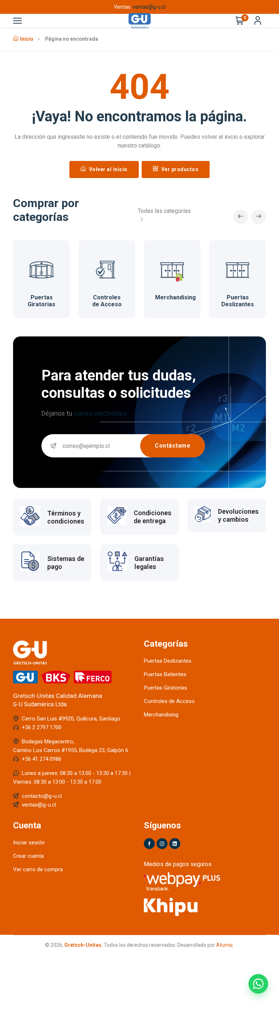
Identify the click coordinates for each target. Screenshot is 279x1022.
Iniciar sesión (29, 842)
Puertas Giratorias (41, 301)
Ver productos (179, 169)
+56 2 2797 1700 (41, 727)
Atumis (224, 945)
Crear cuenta (28, 856)
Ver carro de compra (38, 869)
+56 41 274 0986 (41, 759)
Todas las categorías (164, 210)
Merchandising (175, 297)
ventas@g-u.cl (149, 7)
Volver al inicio (108, 169)
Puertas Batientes (165, 674)
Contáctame (172, 445)
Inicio (26, 39)
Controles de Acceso (107, 301)
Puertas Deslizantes (237, 301)
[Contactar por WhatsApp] (258, 984)
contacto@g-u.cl (42, 796)
